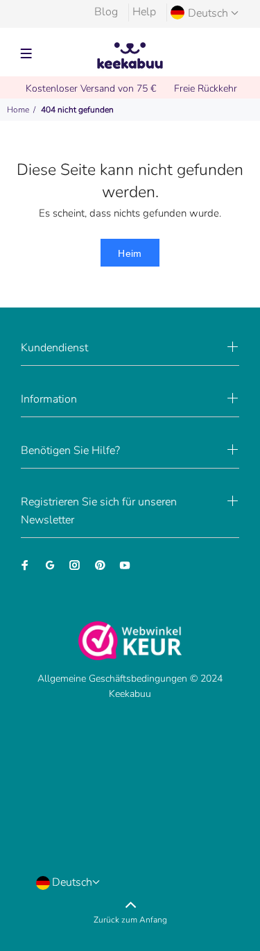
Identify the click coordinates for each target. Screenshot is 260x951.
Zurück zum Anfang (130, 919)
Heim (130, 253)
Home (18, 109)
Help (144, 11)
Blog (106, 11)
